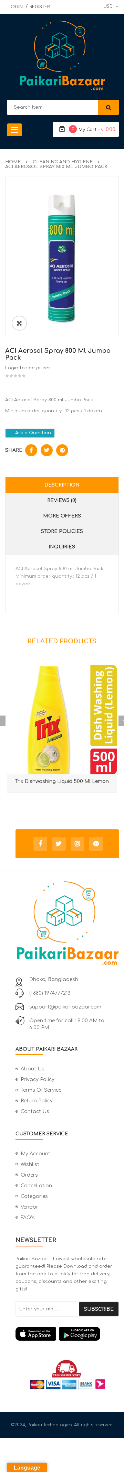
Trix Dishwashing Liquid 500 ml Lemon (62, 781)
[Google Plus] (96, 844)
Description (62, 485)
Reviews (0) (61, 500)
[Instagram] (77, 844)
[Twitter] (59, 844)
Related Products (62, 641)
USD (108, 6)
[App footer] (67, 1334)
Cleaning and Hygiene (63, 162)
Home (13, 162)
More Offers (62, 516)
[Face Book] (40, 844)
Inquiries (62, 546)
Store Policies (62, 531)
